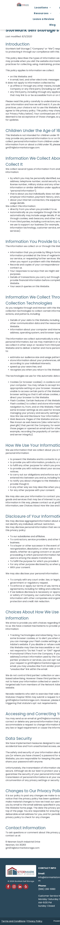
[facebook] (8, 887)
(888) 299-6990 (46, 889)
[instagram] (14, 887)
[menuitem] (43, 7)
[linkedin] (20, 887)
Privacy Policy (34, 921)
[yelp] (25, 887)
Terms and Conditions (13, 921)
